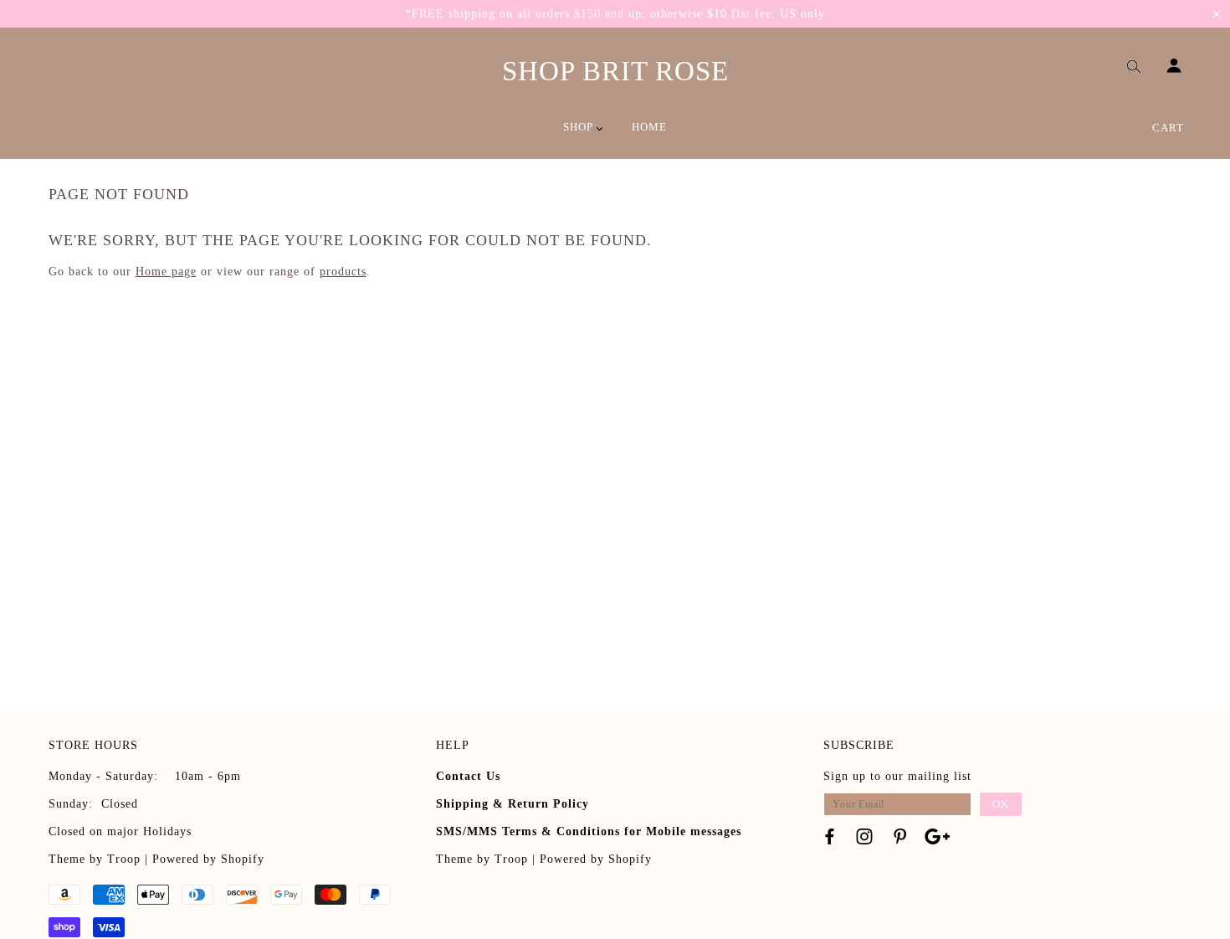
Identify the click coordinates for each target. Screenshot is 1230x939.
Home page (166, 271)
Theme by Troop (95, 859)
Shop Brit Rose (615, 71)
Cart (1168, 127)
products (343, 271)
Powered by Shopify (208, 859)
